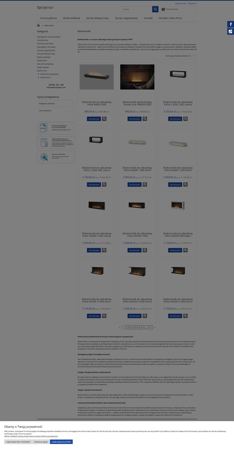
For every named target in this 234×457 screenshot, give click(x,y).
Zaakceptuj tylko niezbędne (18, 442)
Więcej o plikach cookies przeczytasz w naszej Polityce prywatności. (31, 436)
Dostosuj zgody (41, 442)
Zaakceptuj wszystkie (61, 442)
